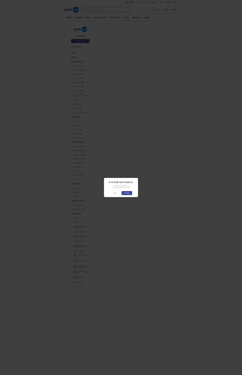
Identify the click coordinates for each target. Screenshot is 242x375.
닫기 (115, 193)
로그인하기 (127, 193)
